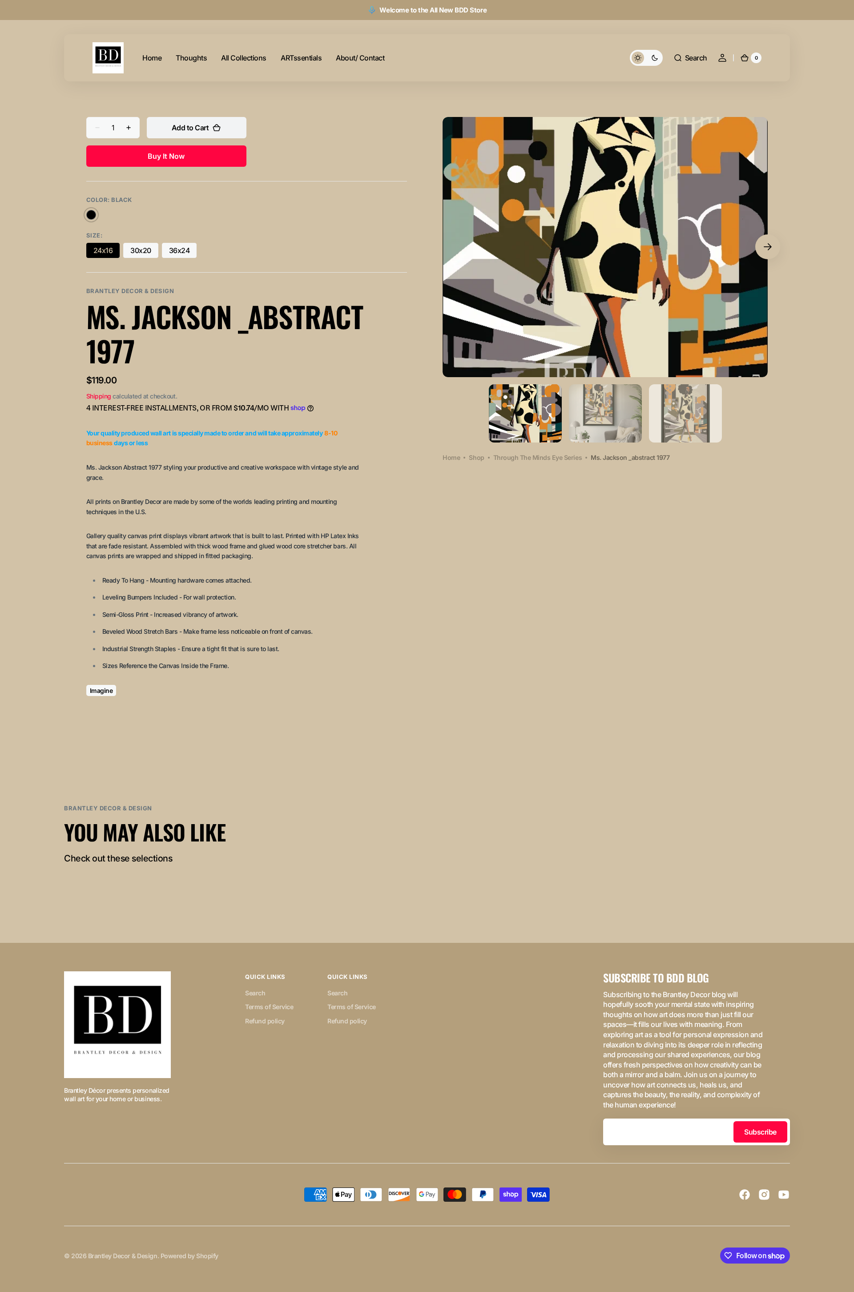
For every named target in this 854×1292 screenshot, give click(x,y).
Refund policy (265, 1021)
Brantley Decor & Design (122, 1256)
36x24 (183, 252)
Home (451, 457)
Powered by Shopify (189, 1256)
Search (255, 993)
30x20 (144, 252)
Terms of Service (269, 1006)
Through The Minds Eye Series (537, 457)
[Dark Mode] (646, 58)
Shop (476, 457)
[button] (690, 58)
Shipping (98, 396)
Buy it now (166, 156)
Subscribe (760, 1131)
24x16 (106, 252)
